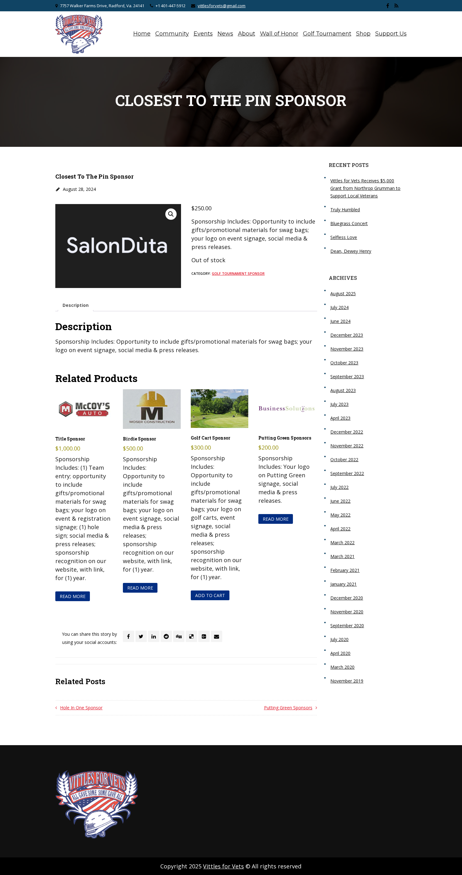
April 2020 (340, 653)
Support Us (391, 33)
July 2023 (339, 404)
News (225, 33)
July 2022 (339, 487)
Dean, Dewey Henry (350, 251)
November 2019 (346, 681)
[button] (171, 214)
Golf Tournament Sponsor (238, 273)
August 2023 (343, 390)
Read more (72, 596)
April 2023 (340, 418)
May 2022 (340, 515)
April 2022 (340, 529)
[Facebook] (388, 5)
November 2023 (346, 349)
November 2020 (346, 612)
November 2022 (346, 446)
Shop (363, 33)
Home (142, 33)
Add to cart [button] (210, 595)
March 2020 (342, 667)
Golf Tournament (327, 33)
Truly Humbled (345, 210)
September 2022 (347, 473)
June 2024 (340, 321)
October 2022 (344, 459)
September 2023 (347, 376)
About (246, 33)
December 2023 (346, 335)
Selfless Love (343, 237)
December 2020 (346, 598)
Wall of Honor (279, 33)
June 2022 (340, 501)
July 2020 (339, 639)
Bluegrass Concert (349, 223)
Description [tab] (76, 305)
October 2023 (344, 363)
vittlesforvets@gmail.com (221, 5)
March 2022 (342, 542)
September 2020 (347, 626)
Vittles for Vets (223, 866)
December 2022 (346, 432)
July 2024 (339, 307)
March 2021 (342, 556)
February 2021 (345, 570)
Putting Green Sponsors (288, 708)
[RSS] (396, 5)
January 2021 (343, 584)
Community (172, 33)
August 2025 (343, 293)
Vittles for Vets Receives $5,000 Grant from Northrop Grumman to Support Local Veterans (365, 188)
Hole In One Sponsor (81, 708)
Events (203, 33)
